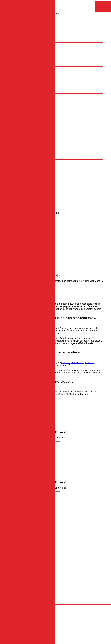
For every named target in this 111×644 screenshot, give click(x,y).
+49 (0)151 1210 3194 (20, 542)
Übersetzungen (23, 120)
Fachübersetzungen (31, 123)
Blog (17, 113)
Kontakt (19, 115)
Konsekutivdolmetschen (33, 150)
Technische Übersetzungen (35, 129)
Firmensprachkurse (31, 81)
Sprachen (20, 92)
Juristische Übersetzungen (34, 131)
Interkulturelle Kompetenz (34, 86)
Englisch (25, 95)
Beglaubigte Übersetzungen (35, 136)
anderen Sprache (42, 365)
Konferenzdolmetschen (33, 152)
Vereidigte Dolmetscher (33, 155)
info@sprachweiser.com (21, 530)
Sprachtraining (22, 158)
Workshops (27, 89)
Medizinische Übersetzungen (36, 134)
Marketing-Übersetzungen (34, 126)
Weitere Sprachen (30, 108)
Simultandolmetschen (32, 147)
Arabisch (25, 102)
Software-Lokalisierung (33, 142)
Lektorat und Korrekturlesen (35, 139)
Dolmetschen (22, 144)
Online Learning (29, 84)
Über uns (20, 110)
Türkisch (25, 105)
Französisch (27, 97)
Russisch (25, 100)
